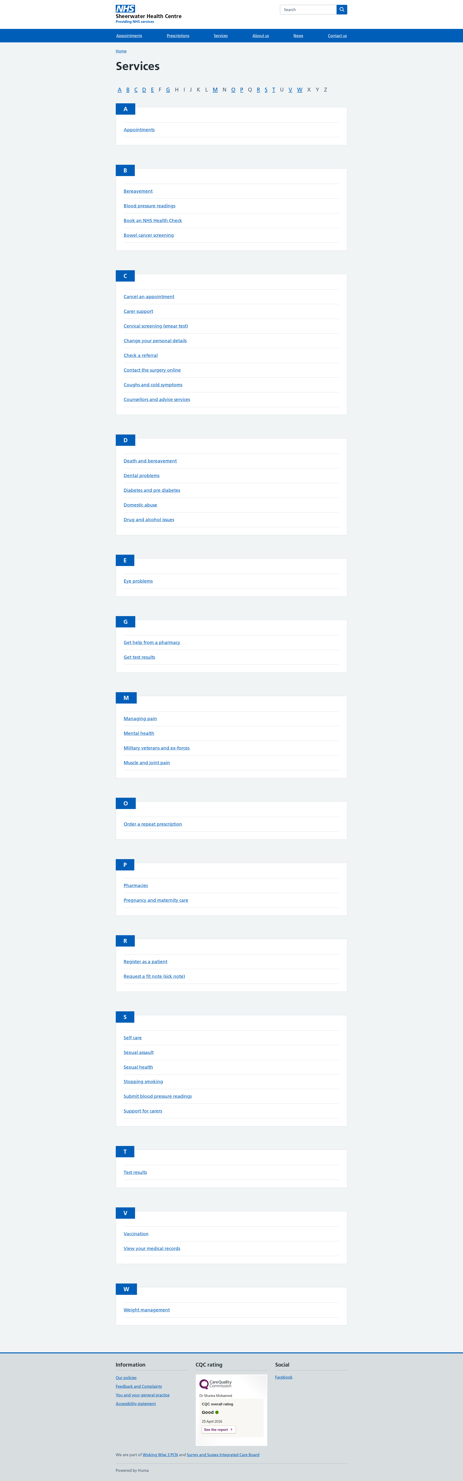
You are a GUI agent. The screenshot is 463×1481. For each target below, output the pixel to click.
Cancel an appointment (149, 296)
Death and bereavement (150, 461)
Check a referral (141, 355)
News (298, 35)
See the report (216, 1430)
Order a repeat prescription (153, 824)
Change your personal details (155, 340)
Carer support (138, 311)
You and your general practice (143, 1395)
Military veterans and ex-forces (157, 748)
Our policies (126, 1377)
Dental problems (141, 475)
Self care (133, 1037)
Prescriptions (178, 35)
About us (260, 35)
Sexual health (138, 1067)
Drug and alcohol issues (149, 519)
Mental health (139, 733)
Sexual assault (139, 1052)
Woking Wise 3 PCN (160, 1454)
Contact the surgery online (152, 370)
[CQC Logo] (215, 1384)
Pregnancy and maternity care (156, 900)
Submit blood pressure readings (158, 1096)
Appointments (129, 35)
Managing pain (140, 718)
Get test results (139, 657)
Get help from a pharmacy (152, 642)
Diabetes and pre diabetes (152, 490)
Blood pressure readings (149, 206)
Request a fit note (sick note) (154, 976)
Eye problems (138, 581)
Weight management (147, 1310)
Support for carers (143, 1111)
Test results (135, 1172)
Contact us (337, 35)
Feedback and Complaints (139, 1386)
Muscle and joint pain (147, 762)
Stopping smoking (143, 1081)
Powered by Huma (132, 1470)
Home (121, 51)
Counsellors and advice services (157, 399)
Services (221, 35)
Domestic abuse (140, 505)
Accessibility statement (136, 1403)
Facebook (284, 1377)
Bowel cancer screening (149, 235)
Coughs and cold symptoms (153, 385)
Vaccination (136, 1234)
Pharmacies (136, 885)
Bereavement (138, 191)
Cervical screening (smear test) (156, 326)
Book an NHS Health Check (153, 220)
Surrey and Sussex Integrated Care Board (223, 1454)
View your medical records (152, 1248)
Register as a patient (145, 961)
